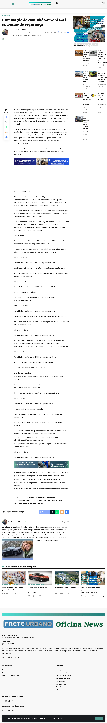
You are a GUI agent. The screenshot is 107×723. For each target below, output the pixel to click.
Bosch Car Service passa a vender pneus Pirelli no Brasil (86, 124)
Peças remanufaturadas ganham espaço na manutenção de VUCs (90, 590)
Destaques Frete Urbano (90, 578)
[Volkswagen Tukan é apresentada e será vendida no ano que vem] (79, 53)
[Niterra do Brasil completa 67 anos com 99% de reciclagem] (67, 578)
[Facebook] (3, 701)
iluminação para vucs (42, 500)
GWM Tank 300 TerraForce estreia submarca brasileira (38, 479)
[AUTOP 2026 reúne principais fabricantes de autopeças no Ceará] (79, 95)
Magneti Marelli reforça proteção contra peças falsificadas (102, 99)
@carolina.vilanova (51, 540)
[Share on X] (61, 32)
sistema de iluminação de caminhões (28, 503)
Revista (84, 584)
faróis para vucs (30, 498)
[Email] (64, 32)
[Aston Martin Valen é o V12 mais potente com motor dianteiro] (40, 578)
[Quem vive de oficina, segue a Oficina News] (41, 464)
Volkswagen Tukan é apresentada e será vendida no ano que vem (42, 472)
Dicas (83, 580)
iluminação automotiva (47, 498)
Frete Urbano (92, 580)
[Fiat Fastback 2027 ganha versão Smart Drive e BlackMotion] (93, 53)
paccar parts (57, 500)
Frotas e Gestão (87, 582)
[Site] (68, 521)
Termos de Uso (57, 718)
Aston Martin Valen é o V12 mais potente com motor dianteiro (39, 590)
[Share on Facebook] (58, 32)
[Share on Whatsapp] (6, 127)
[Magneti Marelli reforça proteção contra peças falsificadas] (93, 95)
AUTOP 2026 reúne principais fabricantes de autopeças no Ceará (42, 489)
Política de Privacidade (40, 718)
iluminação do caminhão (24, 500)
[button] (99, 718)
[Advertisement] (41, 173)
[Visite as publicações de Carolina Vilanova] (4, 522)
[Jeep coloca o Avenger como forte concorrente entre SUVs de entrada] (93, 74)
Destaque (6, 584)
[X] (6, 701)
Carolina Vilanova (19, 29)
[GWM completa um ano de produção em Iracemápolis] (14, 578)
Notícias (6, 15)
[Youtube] (9, 701)
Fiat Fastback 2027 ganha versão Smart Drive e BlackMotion (40, 476)
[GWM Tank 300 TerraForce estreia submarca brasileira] (79, 74)
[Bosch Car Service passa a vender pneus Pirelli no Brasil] (79, 119)
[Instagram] (13, 701)
